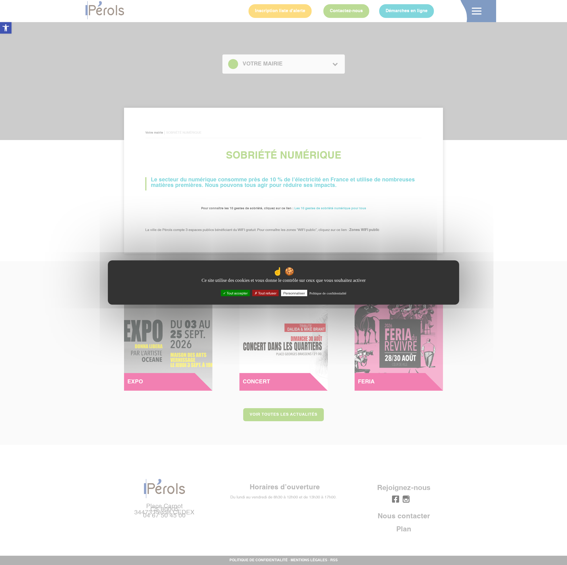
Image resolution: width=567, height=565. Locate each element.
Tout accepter (237, 293)
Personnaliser (294, 293)
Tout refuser (266, 293)
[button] (6, 28)
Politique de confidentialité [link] (327, 293)
